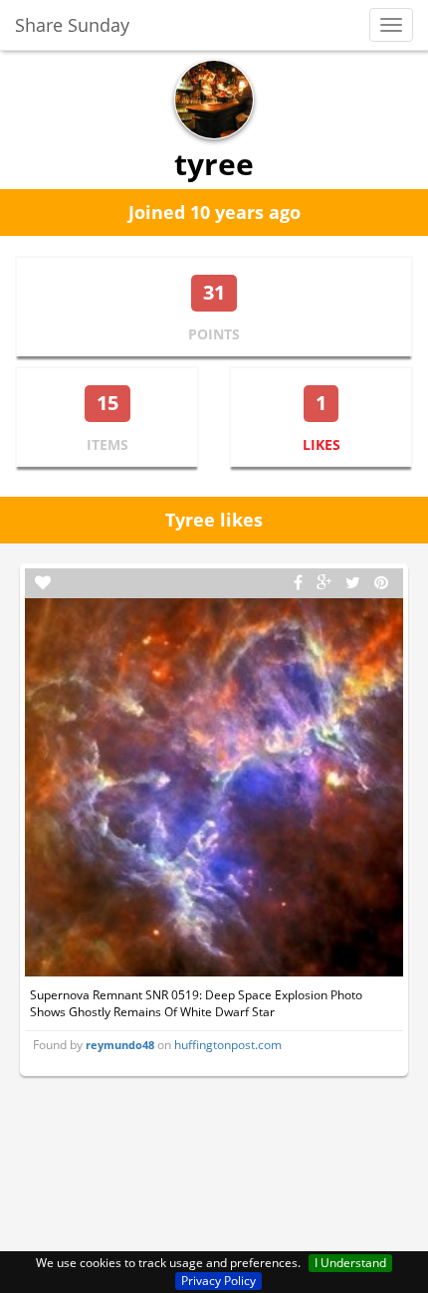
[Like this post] (43, 582)
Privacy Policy (218, 1280)
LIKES (321, 444)
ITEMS (107, 444)
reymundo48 (120, 1044)
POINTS (214, 333)
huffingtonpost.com (228, 1044)
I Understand (350, 1262)
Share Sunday (72, 25)
